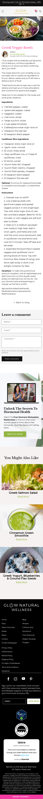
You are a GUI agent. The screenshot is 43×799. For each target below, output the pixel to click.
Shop (4, 624)
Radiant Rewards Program (29, 641)
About (4, 635)
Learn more (24, 755)
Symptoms (26, 631)
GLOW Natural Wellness (24, 767)
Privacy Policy (7, 648)
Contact (5, 639)
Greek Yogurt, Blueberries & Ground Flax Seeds (21, 577)
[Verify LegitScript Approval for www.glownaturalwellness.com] (21, 715)
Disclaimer (6, 671)
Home (4, 620)
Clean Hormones (8, 627)
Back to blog (22, 302)
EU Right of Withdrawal (11, 663)
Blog (24, 620)
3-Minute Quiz (27, 627)
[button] (21, 797)
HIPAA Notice (7, 652)
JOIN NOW (33, 701)
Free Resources (28, 635)
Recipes (25, 624)
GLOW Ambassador (9, 643)
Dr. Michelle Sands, (17, 54)
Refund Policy (7, 656)
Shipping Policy (7, 659)
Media (4, 631)
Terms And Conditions (10, 667)
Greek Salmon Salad (23, 492)
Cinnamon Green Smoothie (21, 534)
